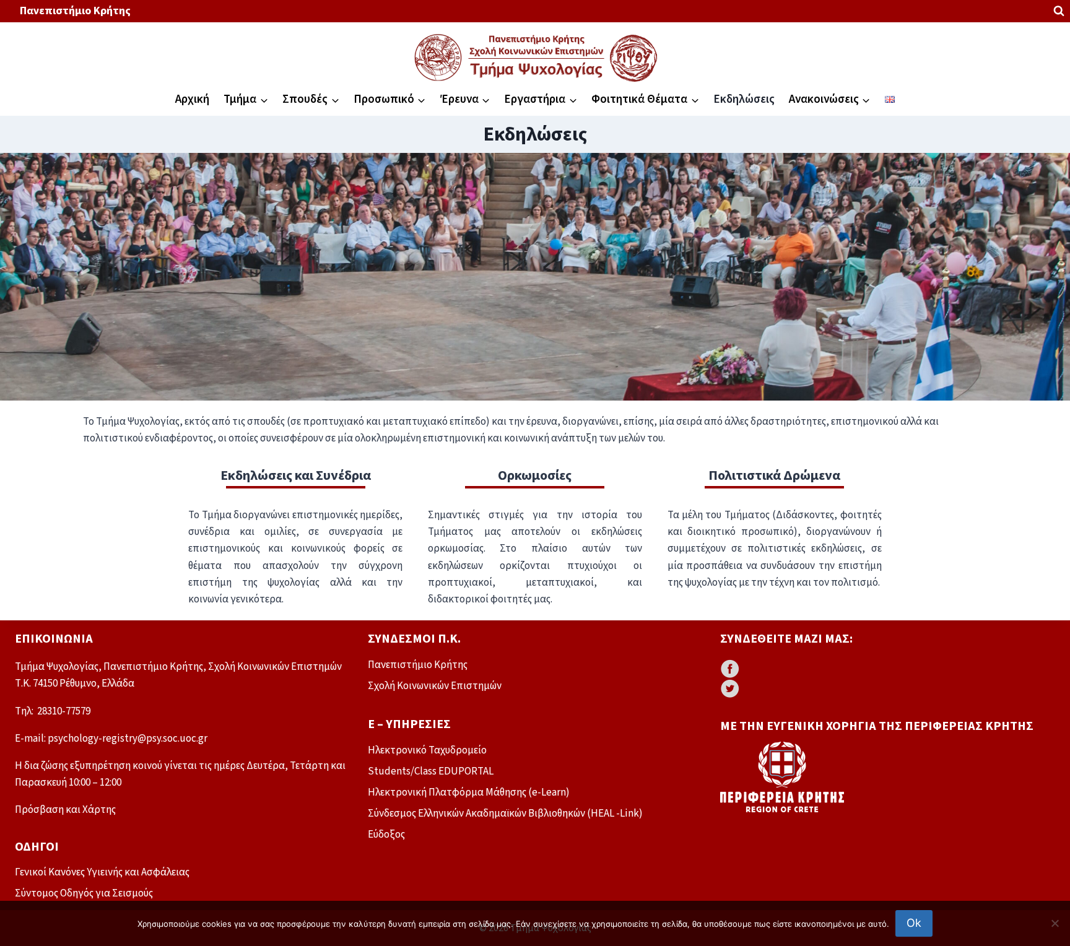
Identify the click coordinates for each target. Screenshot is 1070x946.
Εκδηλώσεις (744, 99)
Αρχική (192, 99)
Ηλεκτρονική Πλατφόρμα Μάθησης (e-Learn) (469, 792)
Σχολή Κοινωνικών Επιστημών (435, 686)
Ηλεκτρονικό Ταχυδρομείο (427, 750)
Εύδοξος (386, 834)
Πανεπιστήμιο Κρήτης (75, 11)
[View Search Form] (1059, 11)
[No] (1054, 923)
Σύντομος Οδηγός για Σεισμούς (84, 893)
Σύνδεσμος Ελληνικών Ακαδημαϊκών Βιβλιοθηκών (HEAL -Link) (505, 813)
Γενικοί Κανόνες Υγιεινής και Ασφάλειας (102, 872)
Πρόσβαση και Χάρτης (65, 809)
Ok (914, 922)
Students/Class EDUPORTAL (431, 771)
